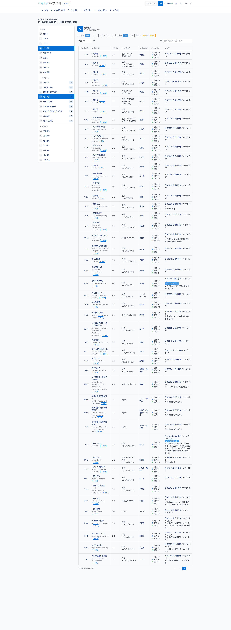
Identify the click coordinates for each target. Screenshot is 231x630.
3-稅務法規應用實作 (99, 235)
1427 (86, 206)
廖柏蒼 (141, 167)
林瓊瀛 (141, 426)
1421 (86, 148)
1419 (86, 129)
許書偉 (141, 92)
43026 (169, 165)
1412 (86, 64)
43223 (169, 424)
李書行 (141, 501)
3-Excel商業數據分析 (100, 349)
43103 (169, 128)
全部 (87, 35)
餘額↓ (138, 35)
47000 (169, 63)
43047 (169, 137)
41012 (169, 81)
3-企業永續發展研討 (99, 246)
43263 (169, 294)
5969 (86, 559)
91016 (169, 436)
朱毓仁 (141, 342)
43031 (169, 204)
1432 (86, 260)
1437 (86, 315)
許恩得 (141, 489)
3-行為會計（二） (98, 534)
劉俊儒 (141, 129)
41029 (169, 360)
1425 (86, 186)
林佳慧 (141, 111)
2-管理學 (95, 80)
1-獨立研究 (96, 498)
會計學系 (178, 54)
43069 (169, 497)
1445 (86, 413)
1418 (86, 120)
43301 (169, 518)
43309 (169, 248)
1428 (86, 215)
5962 (86, 478)
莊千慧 (141, 176)
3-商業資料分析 (98, 521)
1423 (86, 167)
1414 (86, 83)
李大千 (141, 329)
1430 (86, 238)
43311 (169, 279)
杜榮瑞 (141, 460)
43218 (169, 556)
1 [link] (184, 568)
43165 (169, 269)
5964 (86, 501)
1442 (86, 370)
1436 (86, 305)
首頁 (40, 19)
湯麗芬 (141, 138)
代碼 (125, 35)
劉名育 (141, 305)
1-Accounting (97, 443)
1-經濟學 (95, 72)
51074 (169, 259)
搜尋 (160, 3)
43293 (169, 544)
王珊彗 (141, 83)
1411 (86, 55)
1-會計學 (95, 54)
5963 (86, 489)
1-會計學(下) (96, 457)
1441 (86, 361)
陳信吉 (141, 197)
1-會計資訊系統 (97, 136)
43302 (169, 532)
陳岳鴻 (141, 206)
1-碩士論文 (96, 509)
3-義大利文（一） (98, 293)
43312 (169, 382)
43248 (169, 488)
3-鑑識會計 (96, 368)
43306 (169, 369)
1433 (86, 271)
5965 (86, 511)
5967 (86, 536)
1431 (86, 250)
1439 (86, 342)
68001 (169, 510)
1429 (86, 226)
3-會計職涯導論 (98, 313)
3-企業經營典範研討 (99, 556)
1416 (86, 101)
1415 (86, 92)
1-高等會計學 (97, 173)
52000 (169, 72)
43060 (169, 54)
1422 (86, 157)
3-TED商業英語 (97, 281)
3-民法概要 (96, 259)
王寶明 (141, 260)
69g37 (169, 457)
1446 (86, 427)
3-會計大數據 (97, 545)
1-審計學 (95, 165)
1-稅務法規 (96, 204)
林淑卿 (141, 284)
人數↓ (131, 35)
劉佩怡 (141, 120)
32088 (169, 477)
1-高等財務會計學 (98, 467)
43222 (169, 410)
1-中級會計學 (97, 117)
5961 (86, 469)
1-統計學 (95, 63)
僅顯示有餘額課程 (148, 35)
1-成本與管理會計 (98, 127)
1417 (86, 111)
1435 (86, 295)
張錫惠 (141, 523)
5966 (86, 523)
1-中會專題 (96, 183)
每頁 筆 (86, 41)
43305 (169, 350)
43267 (169, 175)
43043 (169, 341)
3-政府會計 (96, 340)
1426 (86, 197)
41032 (169, 303)
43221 (169, 397)
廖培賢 (141, 73)
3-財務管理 (96, 302)
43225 (169, 328)
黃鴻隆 (141, 369)
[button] (86, 10)
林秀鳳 (141, 55)
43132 (169, 185)
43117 (169, 468)
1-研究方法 (96, 476)
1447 (86, 445)
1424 (86, 176)
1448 (86, 460)
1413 (86, 73)
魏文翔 (141, 101)
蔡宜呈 (141, 157)
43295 (169, 119)
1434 (86, 284)
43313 (169, 234)
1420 (86, 138)
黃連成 (141, 64)
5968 (86, 548)
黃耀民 (141, 351)
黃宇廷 (141, 384)
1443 (86, 384)
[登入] (176, 3)
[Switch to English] (181, 3)
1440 (86, 351)
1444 (86, 400)
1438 (86, 329)
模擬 (104, 56)
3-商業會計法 (97, 267)
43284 (169, 311)
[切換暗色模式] (190, 3)
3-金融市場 (96, 358)
